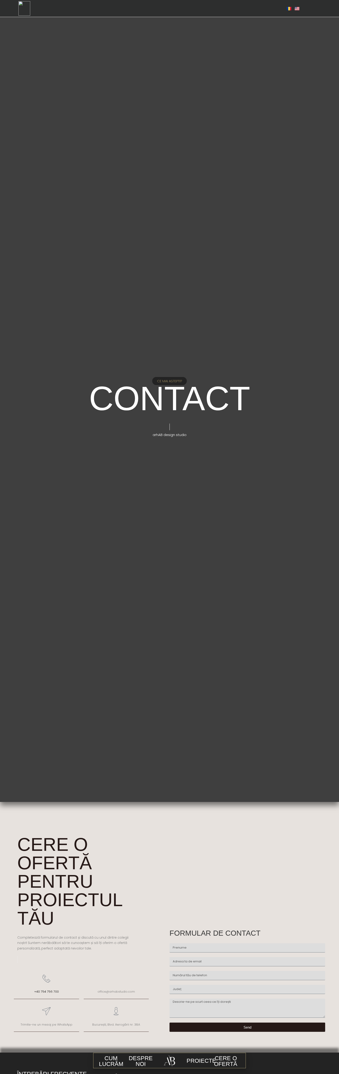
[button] (111, 1061)
